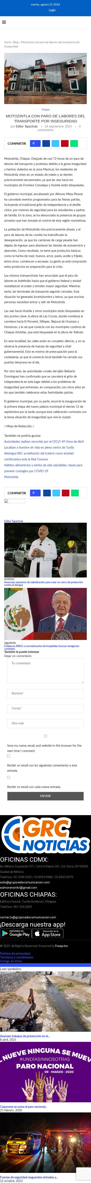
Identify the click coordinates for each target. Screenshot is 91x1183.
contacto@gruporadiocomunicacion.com (28, 917)
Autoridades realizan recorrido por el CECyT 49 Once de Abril (44, 441)
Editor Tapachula (26, 126)
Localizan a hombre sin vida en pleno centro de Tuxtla (39, 447)
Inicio (7, 42)
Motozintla (11, 477)
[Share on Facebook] (46, 143)
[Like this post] (37, 143)
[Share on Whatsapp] (74, 143)
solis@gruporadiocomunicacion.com (25, 882)
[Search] (87, 22)
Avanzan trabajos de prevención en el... (25, 1036)
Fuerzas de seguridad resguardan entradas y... (29, 1177)
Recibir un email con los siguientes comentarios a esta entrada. (42, 768)
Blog (15, 42)
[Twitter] (42, 10)
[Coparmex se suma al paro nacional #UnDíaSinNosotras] (45, 1072)
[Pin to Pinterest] (65, 143)
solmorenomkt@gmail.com (19, 887)
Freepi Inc (61, 946)
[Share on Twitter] (55, 143)
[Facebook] (36, 10)
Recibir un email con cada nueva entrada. (34, 787)
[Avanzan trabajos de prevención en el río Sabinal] (45, 1001)
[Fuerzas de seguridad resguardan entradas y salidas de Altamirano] (45, 1142)
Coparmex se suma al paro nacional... (23, 1106)
